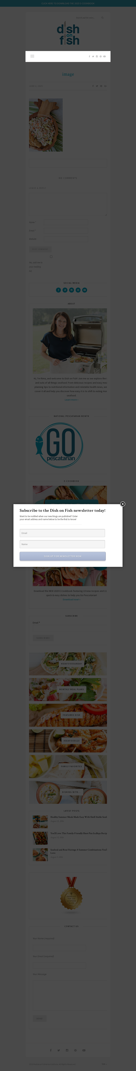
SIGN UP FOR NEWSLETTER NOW (62, 556)
